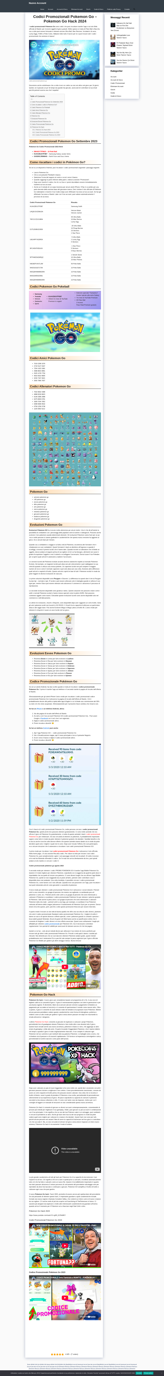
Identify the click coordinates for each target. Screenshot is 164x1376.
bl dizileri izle (61, 1364)
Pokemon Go (36, 116)
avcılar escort (92, 1364)
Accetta (139, 1373)
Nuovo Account (37, 3)
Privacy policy (148, 1373)
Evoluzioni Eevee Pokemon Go (41, 121)
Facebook (44, 718)
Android (46, 728)
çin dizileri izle (42, 1364)
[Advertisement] (65, 1336)
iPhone (39, 709)
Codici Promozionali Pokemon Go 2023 (47, 132)
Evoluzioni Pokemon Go (39, 118)
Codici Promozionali (118, 83)
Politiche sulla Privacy (114, 9)
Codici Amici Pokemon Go (40, 110)
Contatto (127, 9)
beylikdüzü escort (71, 1364)
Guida (113, 93)
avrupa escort (54, 1366)
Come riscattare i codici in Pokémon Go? (44, 104)
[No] (162, 1373)
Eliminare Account (76, 9)
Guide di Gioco (98, 9)
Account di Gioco (62, 9)
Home (42, 9)
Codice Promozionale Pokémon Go (42, 124)
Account (50, 9)
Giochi (88, 9)
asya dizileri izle (52, 1364)
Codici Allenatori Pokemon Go (41, 113)
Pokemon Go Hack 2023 (43, 129)
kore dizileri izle (32, 1364)
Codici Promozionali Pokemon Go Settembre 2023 (47, 102)
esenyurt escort (83, 1364)
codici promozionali (51, 924)
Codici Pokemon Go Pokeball (41, 107)
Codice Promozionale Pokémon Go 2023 (48, 135)
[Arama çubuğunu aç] (134, 9)
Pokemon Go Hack (38, 127)
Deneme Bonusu (64, 1366)
